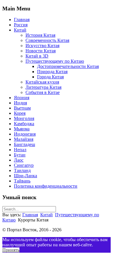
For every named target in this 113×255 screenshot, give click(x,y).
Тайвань (22, 180)
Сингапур (24, 165)
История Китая (40, 35)
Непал (20, 149)
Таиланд (22, 170)
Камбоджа (24, 123)
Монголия (24, 118)
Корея (19, 113)
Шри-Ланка (25, 175)
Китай (20, 29)
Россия (21, 24)
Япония (21, 97)
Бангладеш (24, 144)
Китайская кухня (42, 82)
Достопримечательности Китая (68, 66)
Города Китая (50, 76)
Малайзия (23, 139)
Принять (10, 249)
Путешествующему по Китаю (54, 61)
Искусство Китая (42, 45)
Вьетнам (22, 108)
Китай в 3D (36, 55)
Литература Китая (43, 87)
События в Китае (42, 92)
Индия (20, 102)
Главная (22, 19)
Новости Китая (40, 50)
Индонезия (25, 134)
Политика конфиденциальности (45, 186)
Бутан (19, 154)
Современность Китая (47, 40)
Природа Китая (52, 71)
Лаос (18, 160)
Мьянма (22, 128)
